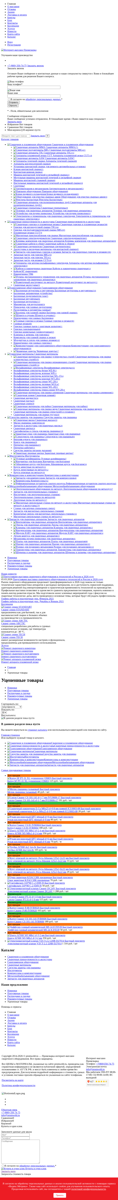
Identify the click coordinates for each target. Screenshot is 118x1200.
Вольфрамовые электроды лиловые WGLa (36, 384)
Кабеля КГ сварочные (25, 271)
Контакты (12, 23)
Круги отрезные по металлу (29, 472)
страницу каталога (37, 730)
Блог (9, 20)
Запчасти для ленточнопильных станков (36, 491)
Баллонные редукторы (27, 301)
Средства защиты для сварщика (59, 754)
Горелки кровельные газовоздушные (34, 332)
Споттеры (19, 186)
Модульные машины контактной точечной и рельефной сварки (47, 177)
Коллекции (13, 25)
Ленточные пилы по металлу (30, 500)
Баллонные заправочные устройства (33, 293)
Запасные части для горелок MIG (33, 254)
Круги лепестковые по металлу (31, 469)
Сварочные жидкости (26, 398)
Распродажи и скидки (18, 563)
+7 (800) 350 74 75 (10, 1112)
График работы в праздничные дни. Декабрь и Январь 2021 (32, 601)
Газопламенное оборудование (56, 748)
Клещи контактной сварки (28, 169)
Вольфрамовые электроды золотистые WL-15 (38, 376)
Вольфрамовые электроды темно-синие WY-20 (39, 389)
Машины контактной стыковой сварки (34, 180)
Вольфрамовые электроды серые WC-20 (36, 381)
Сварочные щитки (24, 428)
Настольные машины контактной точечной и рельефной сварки (48, 183)
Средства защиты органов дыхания (33, 450)
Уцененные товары (17, 568)
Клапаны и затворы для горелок (31, 334)
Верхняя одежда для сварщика (30, 439)
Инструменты (31, 756)
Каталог (11, 37)
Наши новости (9, 574)
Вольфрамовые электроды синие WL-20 (36, 387)
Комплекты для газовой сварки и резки (35, 337)
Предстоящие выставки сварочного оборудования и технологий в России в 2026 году (58, 579)
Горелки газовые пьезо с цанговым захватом (38, 326)
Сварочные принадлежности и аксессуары (77, 745)
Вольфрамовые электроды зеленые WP (35, 373)
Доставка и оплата (17, 14)
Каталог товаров (10, 139)
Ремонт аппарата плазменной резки (20, 662)
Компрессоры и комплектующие (61, 759)
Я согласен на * (30, 1165)
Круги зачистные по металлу (30, 467)
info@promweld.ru (95, 1069)
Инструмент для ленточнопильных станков (37, 494)
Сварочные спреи (24, 403)
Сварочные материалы (45, 751)
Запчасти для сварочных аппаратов (65, 765)
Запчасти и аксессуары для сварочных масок (38, 425)
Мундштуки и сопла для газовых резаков (37, 340)
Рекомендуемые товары (19, 566)
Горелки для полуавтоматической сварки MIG (39, 230)
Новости (11, 31)
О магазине (13, 6)
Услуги (11, 28)
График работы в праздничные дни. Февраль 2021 (27, 598)
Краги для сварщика (25, 442)
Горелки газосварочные (27, 329)
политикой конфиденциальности (88, 1189)
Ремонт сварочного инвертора (17, 651)
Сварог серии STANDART (15, 609)
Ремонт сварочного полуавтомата (19, 656)
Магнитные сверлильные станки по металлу (38, 516)
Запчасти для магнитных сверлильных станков (39, 511)
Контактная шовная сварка (28, 172)
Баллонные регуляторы (27, 299)
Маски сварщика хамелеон (29, 423)
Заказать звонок (35, 65)
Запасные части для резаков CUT (32, 260)
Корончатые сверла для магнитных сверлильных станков (45, 513)
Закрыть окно (14, 121)
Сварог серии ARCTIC (13, 623)
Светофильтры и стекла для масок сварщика (38, 431)
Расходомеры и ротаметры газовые (32, 310)
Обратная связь (9, 1109)
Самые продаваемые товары (16, 770)
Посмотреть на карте (13, 1080)
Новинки (12, 557)
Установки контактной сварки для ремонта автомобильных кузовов (50, 166)
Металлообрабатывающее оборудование (73, 762)
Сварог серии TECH (12, 637)
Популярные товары (18, 560)
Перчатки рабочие (24, 447)
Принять (60, 1195)
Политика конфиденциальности (18, 1085)
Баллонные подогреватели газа (31, 296)
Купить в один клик (35, 1168)
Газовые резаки (23, 323)
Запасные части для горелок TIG (32, 257)
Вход (10, 42)
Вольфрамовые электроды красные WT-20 (37, 378)
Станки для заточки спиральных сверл (34, 508)
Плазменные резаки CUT (28, 232)
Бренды (11, 17)
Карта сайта (13, 34)
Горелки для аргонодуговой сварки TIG (36, 227)
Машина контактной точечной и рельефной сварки (41, 174)
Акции (11, 12)
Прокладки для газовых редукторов (33, 307)
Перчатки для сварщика (27, 445)
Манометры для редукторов (29, 304)
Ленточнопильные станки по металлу (34, 497)
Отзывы (11, 9)
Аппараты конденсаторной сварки (32, 163)
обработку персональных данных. (43, 99)
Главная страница (10, 735)
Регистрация (14, 44)
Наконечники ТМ (23, 274)
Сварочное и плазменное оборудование (72, 743)
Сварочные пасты (24, 400)
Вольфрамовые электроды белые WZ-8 (35, 370)
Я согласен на (36, 99)
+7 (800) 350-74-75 (17, 65)
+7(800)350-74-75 (105, 1063)
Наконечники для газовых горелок (33, 343)
